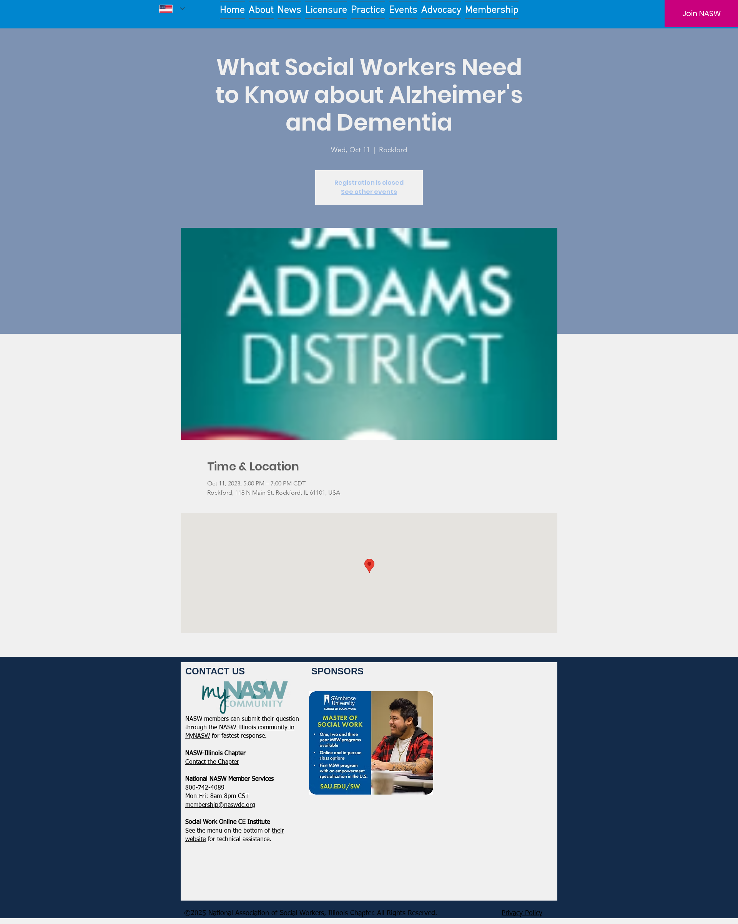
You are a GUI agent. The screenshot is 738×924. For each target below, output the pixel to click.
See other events (369, 191)
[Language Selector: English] (172, 8)
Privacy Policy (522, 913)
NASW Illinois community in (256, 728)
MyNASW (197, 736)
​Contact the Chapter (212, 762)
